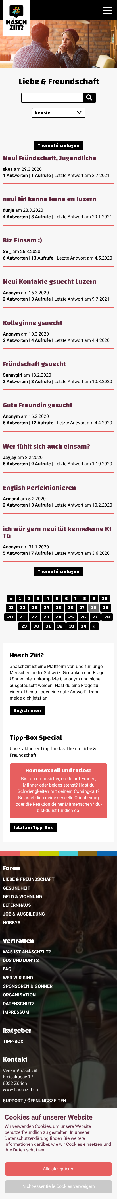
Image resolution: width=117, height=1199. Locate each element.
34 (84, 626)
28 (107, 617)
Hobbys (11, 922)
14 (46, 608)
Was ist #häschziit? (27, 952)
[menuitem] (58, 896)
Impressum (16, 1012)
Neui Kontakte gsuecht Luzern (50, 281)
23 (46, 617)
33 (71, 626)
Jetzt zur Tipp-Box (33, 827)
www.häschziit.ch (20, 1089)
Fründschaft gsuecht (34, 364)
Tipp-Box (13, 1041)
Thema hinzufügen (58, 145)
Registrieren (27, 710)
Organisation (19, 995)
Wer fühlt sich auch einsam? (46, 446)
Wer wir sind (18, 977)
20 (10, 617)
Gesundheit (16, 888)
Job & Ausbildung (24, 914)
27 (95, 617)
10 (105, 598)
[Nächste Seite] (94, 626)
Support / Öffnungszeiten (34, 1100)
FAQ (7, 969)
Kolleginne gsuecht (32, 323)
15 (58, 608)
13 (34, 608)
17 (82, 608)
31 (48, 626)
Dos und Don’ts (21, 960)
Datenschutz (19, 1003)
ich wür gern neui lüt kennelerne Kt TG (57, 532)
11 (11, 608)
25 (71, 617)
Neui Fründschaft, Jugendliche (50, 158)
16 (70, 608)
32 (60, 626)
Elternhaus (17, 905)
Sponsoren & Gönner (28, 986)
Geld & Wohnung (22, 896)
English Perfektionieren (39, 488)
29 (24, 626)
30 (36, 626)
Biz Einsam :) (22, 240)
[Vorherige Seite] (11, 598)
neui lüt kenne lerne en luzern (50, 199)
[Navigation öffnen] (107, 10)
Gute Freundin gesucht (37, 405)
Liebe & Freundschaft (29, 879)
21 (22, 617)
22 (34, 617)
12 (23, 608)
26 (83, 617)
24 (59, 617)
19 (105, 608)
